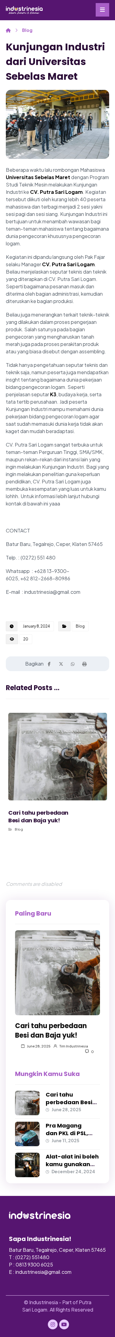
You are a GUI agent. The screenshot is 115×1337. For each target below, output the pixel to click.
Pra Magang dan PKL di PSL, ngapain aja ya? (69, 1133)
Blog (80, 626)
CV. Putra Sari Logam (56, 192)
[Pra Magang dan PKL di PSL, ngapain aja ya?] (27, 1134)
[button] (102, 10)
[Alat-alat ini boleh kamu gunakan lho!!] (27, 1165)
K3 (53, 394)
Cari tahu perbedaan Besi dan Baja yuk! (69, 1102)
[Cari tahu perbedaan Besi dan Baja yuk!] (57, 973)
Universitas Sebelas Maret (38, 177)
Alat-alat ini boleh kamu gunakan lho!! (72, 1164)
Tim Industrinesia (73, 1046)
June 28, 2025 (39, 1046)
